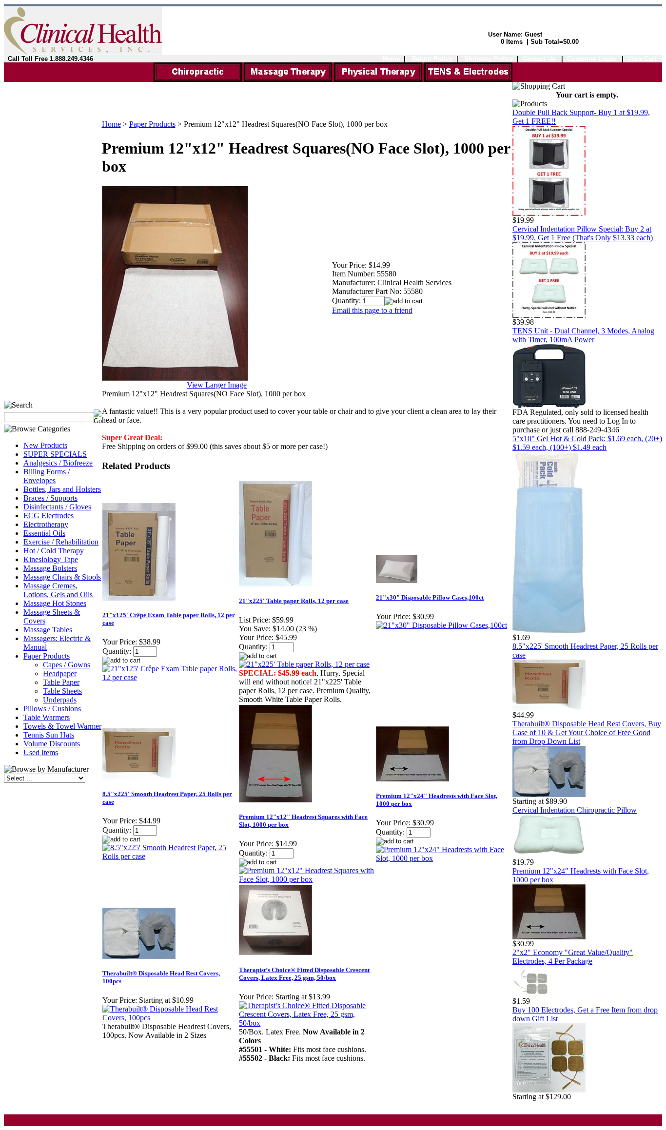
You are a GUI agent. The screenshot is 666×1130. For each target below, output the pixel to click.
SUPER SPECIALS (55, 454)
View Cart (641, 58)
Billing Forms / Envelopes (46, 476)
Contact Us (539, 58)
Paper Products (46, 656)
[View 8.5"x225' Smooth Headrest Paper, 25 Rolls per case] (170, 856)
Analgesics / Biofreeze (58, 463)
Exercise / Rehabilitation (60, 542)
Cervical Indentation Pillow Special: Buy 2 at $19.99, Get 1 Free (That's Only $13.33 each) (582, 233)
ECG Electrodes (48, 515)
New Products (45, 445)
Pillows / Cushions (52, 708)
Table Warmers (46, 717)
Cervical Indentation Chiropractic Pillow (574, 810)
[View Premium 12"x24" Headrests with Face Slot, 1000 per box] (444, 858)
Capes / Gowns (66, 665)
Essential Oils (44, 533)
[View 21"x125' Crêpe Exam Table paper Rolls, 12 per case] (170, 677)
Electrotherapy (45, 524)
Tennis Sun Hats (48, 735)
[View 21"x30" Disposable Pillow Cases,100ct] (441, 625)
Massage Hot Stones (54, 603)
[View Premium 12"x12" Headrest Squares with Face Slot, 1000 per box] (307, 879)
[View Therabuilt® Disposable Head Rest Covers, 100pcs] (170, 1017)
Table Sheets (62, 691)
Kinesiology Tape (50, 559)
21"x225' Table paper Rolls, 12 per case (294, 600)
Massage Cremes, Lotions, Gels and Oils (58, 590)
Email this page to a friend (372, 310)
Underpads (60, 700)
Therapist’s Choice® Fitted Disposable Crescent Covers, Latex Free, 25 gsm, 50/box (304, 973)
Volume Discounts (51, 744)
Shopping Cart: (474, 41)
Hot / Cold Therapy (53, 550)
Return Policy (431, 58)
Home (391, 58)
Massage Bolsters (50, 568)
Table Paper (61, 682)
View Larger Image (217, 385)
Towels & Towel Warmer (62, 726)
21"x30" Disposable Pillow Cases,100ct (430, 597)
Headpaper (60, 673)
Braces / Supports (50, 498)
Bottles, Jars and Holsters (62, 489)
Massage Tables (47, 629)
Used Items (40, 752)
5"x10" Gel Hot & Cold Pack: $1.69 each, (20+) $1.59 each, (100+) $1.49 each (587, 442)
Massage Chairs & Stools (62, 577)
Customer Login (592, 58)
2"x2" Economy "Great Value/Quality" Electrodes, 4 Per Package (572, 956)
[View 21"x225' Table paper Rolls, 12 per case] (304, 664)
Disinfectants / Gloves (57, 507)
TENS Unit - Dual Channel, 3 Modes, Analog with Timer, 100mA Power (583, 335)
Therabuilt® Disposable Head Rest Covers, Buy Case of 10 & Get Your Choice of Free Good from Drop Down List (586, 732)
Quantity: (346, 300)
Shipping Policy (488, 58)
